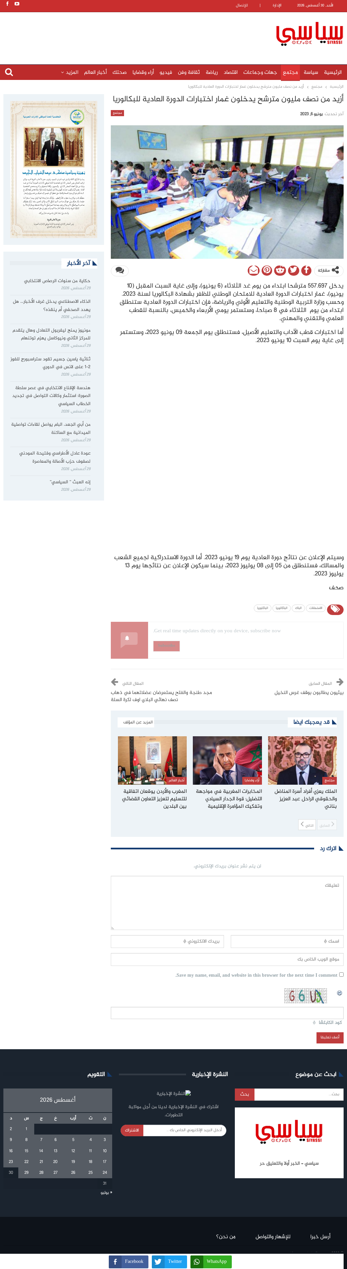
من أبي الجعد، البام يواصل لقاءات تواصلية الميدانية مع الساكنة (50, 429)
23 (11, 1162)
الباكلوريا (262, 608)
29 (26, 1173)
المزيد (72, 72)
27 (56, 1173)
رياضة (212, 72)
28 (41, 1173)
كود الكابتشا (330, 1023)
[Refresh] (340, 992)
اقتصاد (231, 72)
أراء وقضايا (143, 72)
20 (55, 1162)
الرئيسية (333, 72)
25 (90, 1173)
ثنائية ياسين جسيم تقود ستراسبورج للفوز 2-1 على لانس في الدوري (50, 363)
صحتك (120, 72)
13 (55, 1151)
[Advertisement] (140, 33)
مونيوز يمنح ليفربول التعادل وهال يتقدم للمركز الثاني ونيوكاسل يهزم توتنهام (51, 334)
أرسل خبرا (320, 1237)
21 (41, 1162)
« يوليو (106, 1193)
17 (104, 1162)
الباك (298, 608)
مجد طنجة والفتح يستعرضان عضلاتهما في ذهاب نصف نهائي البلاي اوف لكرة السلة (161, 696)
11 (90, 1151)
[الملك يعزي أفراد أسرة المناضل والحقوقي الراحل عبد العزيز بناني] (302, 760)
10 (105, 1151)
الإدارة (277, 5)
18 (90, 1162)
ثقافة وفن (189, 72)
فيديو (166, 72)
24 (105, 1173)
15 (26, 1151)
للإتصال (242, 5)
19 (73, 1162)
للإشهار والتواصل (273, 1237)
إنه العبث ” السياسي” (69, 482)
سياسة (311, 72)
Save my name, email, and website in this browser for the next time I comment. (257, 976)
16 (11, 1151)
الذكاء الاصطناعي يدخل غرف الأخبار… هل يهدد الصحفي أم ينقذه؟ (51, 306)
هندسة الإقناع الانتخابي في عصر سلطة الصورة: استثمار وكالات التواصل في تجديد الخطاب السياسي (51, 396)
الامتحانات (315, 608)
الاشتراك (132, 1130)
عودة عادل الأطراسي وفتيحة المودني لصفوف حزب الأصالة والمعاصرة (54, 457)
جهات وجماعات (260, 72)
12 (73, 1151)
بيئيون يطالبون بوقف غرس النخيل (309, 693)
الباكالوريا (281, 608)
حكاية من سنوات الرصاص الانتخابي (57, 281)
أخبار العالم (95, 72)
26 (73, 1173)
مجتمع (290, 72)
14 (41, 1151)
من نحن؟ (226, 1237)
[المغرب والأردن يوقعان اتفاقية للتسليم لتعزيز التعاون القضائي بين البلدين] (152, 760)
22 (26, 1162)
